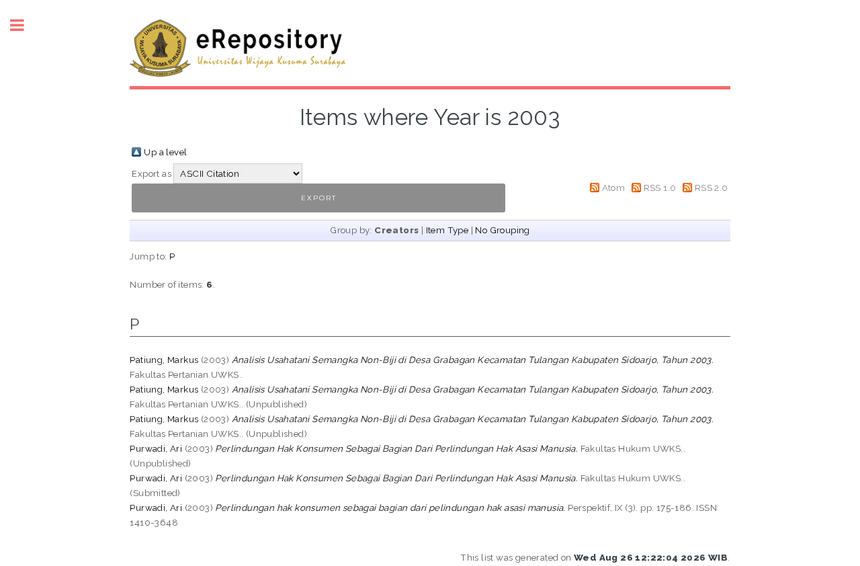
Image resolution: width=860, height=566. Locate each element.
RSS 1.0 (660, 187)
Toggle (24, 25)
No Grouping (502, 230)
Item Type (447, 230)
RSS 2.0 (711, 187)
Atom (614, 187)
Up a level (165, 152)
